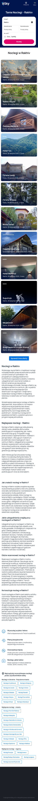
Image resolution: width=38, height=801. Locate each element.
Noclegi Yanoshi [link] (23, 692)
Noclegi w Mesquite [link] (9, 715)
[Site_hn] (25, 783)
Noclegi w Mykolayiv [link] (23, 702)
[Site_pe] (22, 773)
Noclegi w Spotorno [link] (9, 743)
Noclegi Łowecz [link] (21, 752)
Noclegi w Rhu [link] (22, 739)
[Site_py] (31, 783)
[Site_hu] (15, 778)
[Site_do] (28, 778)
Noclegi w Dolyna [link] (8, 697)
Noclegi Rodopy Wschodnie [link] (11, 757)
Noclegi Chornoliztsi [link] (24, 697)
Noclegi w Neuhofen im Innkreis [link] (12, 720)
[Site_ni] (12, 783)
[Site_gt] (19, 783)
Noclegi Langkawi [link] (29, 757)
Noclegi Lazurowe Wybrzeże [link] (11, 762)
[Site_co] (22, 778)
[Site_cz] (34, 773)
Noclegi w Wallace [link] (24, 743)
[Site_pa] (34, 778)
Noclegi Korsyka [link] (8, 752)
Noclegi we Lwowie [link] (8, 688)
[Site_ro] (9, 773)
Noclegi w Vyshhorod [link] (9, 683)
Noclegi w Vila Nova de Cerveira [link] (12, 729)
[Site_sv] (6, 783)
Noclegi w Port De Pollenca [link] (11, 711)
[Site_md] (3, 778)
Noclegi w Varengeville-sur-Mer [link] (12, 734)
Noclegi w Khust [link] (8, 702)
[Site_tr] (28, 773)
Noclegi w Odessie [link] (8, 692)
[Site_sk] (9, 778)
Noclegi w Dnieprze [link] (25, 683)
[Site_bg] (15, 773)
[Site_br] (3, 773)
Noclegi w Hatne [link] (23, 688)
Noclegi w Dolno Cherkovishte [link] (12, 725)
